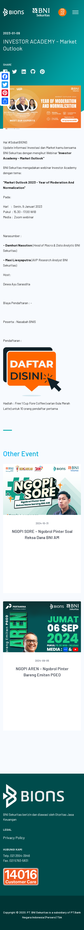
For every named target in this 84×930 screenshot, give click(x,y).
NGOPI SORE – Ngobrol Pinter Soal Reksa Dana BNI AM (42, 534)
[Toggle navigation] (75, 12)
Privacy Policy (14, 837)
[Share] (5, 101)
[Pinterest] (5, 93)
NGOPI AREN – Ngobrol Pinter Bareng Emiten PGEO (42, 671)
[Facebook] (5, 76)
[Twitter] (5, 85)
